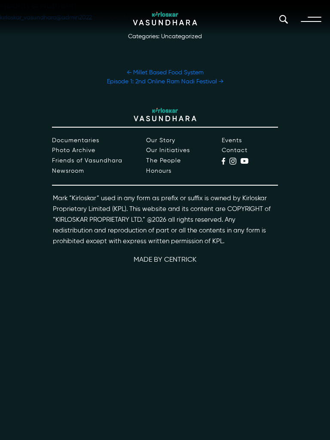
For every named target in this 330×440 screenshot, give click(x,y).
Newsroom (68, 171)
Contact (235, 150)
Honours (158, 171)
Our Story (160, 141)
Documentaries (75, 141)
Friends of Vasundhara (87, 161)
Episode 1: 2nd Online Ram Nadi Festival (165, 82)
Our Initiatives (168, 150)
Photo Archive (73, 150)
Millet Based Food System (165, 73)
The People (163, 161)
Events (232, 141)
